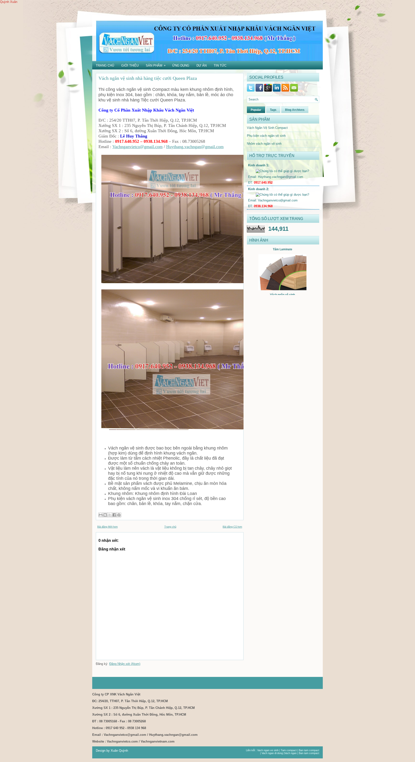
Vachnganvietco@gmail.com (137, 146)
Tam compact (289, 750)
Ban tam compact (309, 750)
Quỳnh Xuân (8, 2)
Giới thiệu (130, 65)
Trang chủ (105, 65)
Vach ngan (290, 753)
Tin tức (220, 65)
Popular (256, 110)
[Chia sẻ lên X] (109, 514)
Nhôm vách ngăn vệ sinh (264, 143)
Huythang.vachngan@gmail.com (195, 146)
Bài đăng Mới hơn (107, 526)
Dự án (201, 65)
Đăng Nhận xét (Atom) (124, 664)
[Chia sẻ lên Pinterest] (118, 514)
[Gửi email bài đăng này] (100, 514)
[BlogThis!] (105, 514)
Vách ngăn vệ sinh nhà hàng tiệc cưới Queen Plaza (147, 78)
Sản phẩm (155, 65)
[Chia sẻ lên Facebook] (114, 514)
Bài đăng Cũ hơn (232, 526)
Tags (273, 110)
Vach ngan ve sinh (268, 750)
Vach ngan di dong (272, 753)
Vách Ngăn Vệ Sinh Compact (267, 128)
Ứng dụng (180, 65)
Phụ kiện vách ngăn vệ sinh (266, 135)
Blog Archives (295, 110)
